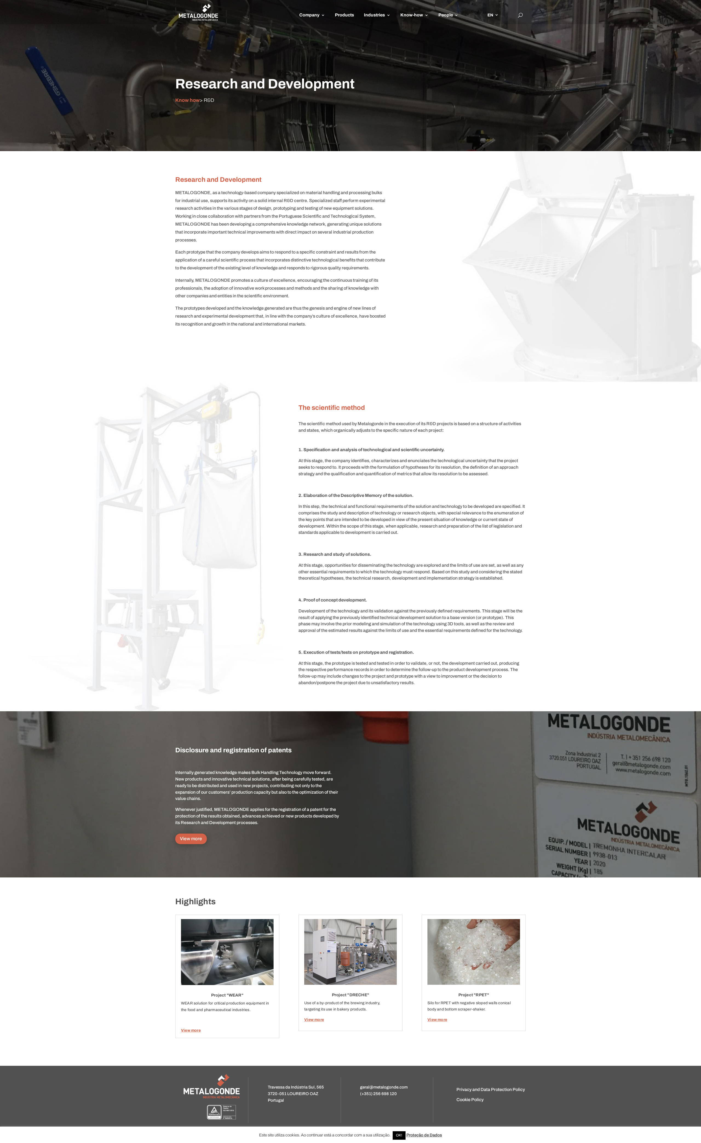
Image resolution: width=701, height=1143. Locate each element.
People (445, 15)
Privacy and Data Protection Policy (490, 1089)
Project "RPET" (473, 995)
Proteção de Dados (424, 1135)
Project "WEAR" (227, 995)
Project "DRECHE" (350, 995)
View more (191, 838)
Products (344, 15)
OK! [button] (399, 1135)
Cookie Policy (470, 1099)
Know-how (411, 15)
